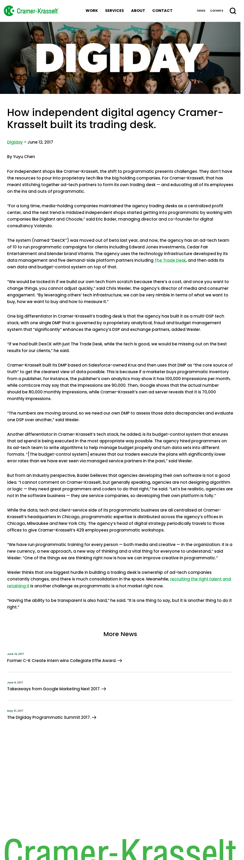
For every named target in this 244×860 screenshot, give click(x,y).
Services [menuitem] (114, 10)
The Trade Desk (170, 260)
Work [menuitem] (92, 10)
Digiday (15, 142)
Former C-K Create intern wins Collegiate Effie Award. (62, 660)
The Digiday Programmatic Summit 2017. (49, 717)
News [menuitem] (201, 10)
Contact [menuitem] (162, 10)
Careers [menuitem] (216, 10)
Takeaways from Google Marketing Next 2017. (54, 689)
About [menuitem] (138, 10)
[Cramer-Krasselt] (31, 10)
